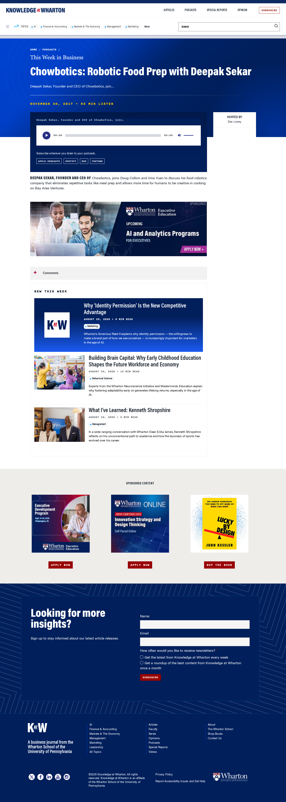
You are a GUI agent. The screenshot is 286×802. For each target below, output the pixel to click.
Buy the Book (219, 565)
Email (144, 633)
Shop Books (215, 734)
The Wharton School (220, 729)
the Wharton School (104, 782)
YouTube (97, 161)
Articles (169, 10)
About (211, 725)
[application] (118, 135)
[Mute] (180, 135)
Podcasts (191, 10)
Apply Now (60, 565)
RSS (84, 161)
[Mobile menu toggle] (7, 26)
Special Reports (217, 10)
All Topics (95, 752)
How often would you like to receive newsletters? (178, 651)
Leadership (96, 747)
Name (144, 616)
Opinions (154, 738)
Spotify (70, 161)
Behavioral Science (102, 378)
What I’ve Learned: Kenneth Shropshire (129, 411)
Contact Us (215, 738)
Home (33, 50)
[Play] (46, 135)
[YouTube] (58, 777)
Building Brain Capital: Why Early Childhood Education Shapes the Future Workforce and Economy (145, 362)
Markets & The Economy (87, 27)
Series (152, 734)
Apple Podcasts (49, 161)
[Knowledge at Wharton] (35, 10)
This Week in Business (56, 58)
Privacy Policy (164, 774)
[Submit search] (276, 26)
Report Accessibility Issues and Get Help (180, 781)
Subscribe (269, 10)
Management (114, 27)
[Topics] (16, 27)
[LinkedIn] (49, 777)
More (147, 27)
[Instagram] (67, 777)
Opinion (242, 10)
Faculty (153, 729)
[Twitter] (32, 777)
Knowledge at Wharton (111, 774)
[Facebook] (40, 777)
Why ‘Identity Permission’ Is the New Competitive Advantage (135, 309)
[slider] (189, 135)
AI (35, 27)
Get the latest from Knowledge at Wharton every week (186, 658)
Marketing (133, 27)
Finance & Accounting (55, 27)
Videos (153, 752)
